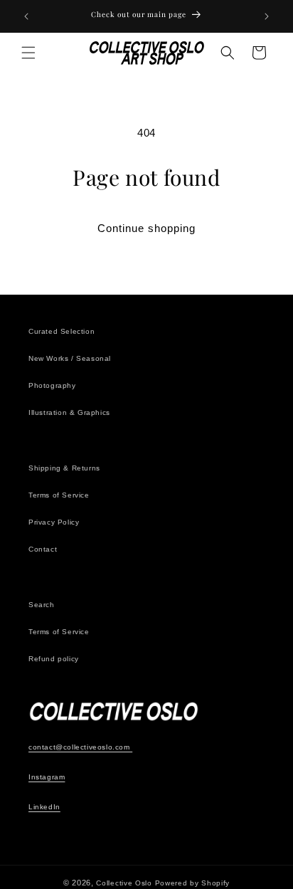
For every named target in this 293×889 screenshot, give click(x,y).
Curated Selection (61, 331)
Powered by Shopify (192, 883)
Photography (52, 385)
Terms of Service (59, 495)
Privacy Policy (53, 522)
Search (41, 605)
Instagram (46, 777)
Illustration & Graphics (69, 412)
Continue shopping (146, 228)
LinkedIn (44, 807)
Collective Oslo (124, 883)
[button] (28, 52)
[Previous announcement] (26, 16)
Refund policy (53, 659)
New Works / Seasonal (69, 358)
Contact (42, 549)
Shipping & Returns (64, 468)
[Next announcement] (266, 16)
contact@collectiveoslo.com (80, 747)
